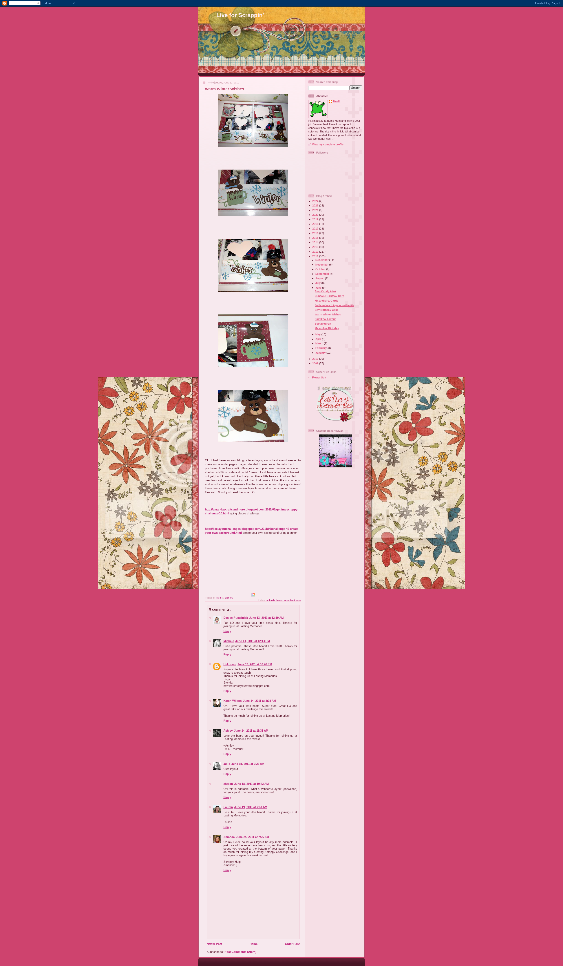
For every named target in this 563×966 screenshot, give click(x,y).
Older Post (292, 944)
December (322, 260)
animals (271, 600)
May (318, 334)
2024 (315, 201)
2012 (315, 251)
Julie (226, 763)
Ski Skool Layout (325, 319)
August (320, 278)
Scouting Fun (323, 323)
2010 (315, 358)
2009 (315, 363)
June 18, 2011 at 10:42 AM (251, 783)
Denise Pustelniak (235, 617)
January (320, 352)
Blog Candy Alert (325, 291)
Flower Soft (319, 377)
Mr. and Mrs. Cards (326, 300)
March (319, 343)
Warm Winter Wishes (328, 314)
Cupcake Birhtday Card (329, 296)
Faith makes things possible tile (334, 305)
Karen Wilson (232, 700)
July (318, 283)
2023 (315, 205)
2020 (315, 214)
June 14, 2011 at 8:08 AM (259, 700)
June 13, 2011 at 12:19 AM (266, 617)
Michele (228, 641)
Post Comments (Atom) (240, 951)
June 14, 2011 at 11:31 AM (251, 730)
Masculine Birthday (327, 328)
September (322, 273)
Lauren (228, 807)
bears (279, 600)
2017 (315, 228)
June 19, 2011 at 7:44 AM (250, 807)
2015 (315, 237)
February (321, 348)
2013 (315, 247)
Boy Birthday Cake (326, 309)
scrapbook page (292, 600)
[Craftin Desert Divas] (335, 466)
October (320, 269)
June (318, 287)
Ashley (228, 730)
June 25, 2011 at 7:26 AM (252, 837)
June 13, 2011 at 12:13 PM (252, 641)
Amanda (229, 837)
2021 (315, 210)
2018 (315, 224)
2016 (315, 233)
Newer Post (214, 944)
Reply (227, 631)
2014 (315, 242)
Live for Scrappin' (240, 15)
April (318, 339)
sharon (228, 783)
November (322, 264)
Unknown (229, 664)
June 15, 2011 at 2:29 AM (247, 763)
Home (254, 944)
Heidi (336, 101)
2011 (315, 256)
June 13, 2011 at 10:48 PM (255, 664)
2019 (315, 219)
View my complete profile (328, 144)
